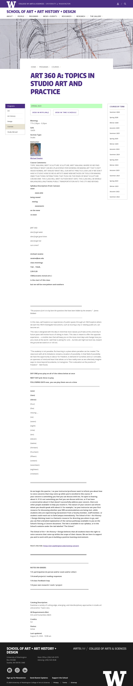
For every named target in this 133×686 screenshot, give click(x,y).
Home (33, 67)
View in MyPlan (39, 112)
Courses (55, 67)
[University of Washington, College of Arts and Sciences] (38, 4)
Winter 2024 (114, 165)
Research (80, 16)
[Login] (118, 4)
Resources (66, 16)
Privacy (56, 683)
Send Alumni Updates (39, 678)
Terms (64, 683)
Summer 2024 (115, 154)
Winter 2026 (114, 123)
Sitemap (74, 683)
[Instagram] (17, 670)
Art (8, 111)
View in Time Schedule (65, 112)
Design (9, 121)
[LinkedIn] (25, 670)
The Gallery (95, 16)
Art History (11, 116)
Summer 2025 (115, 133)
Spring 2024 (114, 160)
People (21, 16)
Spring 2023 (114, 181)
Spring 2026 (114, 117)
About (10, 16)
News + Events (50, 16)
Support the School (60, 678)
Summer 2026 (115, 112)
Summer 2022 (115, 197)
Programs (33, 16)
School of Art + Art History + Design (41, 11)
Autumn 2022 (114, 192)
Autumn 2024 (114, 149)
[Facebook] (9, 670)
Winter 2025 (114, 144)
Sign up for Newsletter (16, 678)
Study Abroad (12, 132)
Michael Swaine (36, 158)
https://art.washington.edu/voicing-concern (61, 546)
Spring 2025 (114, 139)
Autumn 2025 (114, 128)
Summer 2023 (115, 176)
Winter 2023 (114, 186)
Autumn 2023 (114, 170)
